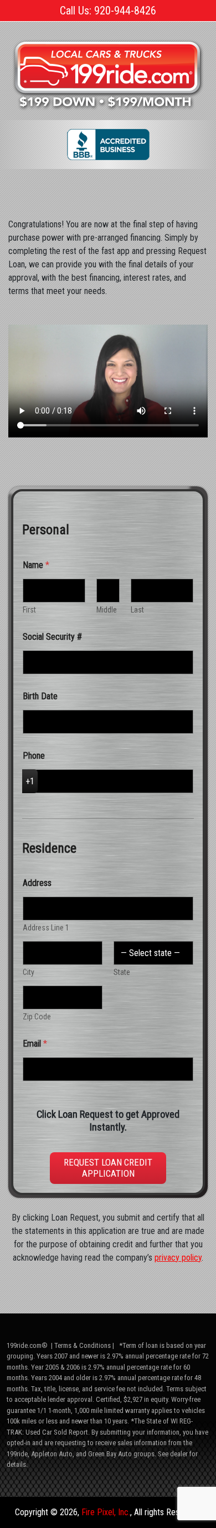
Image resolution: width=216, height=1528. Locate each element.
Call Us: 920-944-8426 (108, 10)
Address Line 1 (46, 927)
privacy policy (178, 1257)
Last (137, 609)
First (29, 609)
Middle (106, 609)
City (28, 972)
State (122, 972)
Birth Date (40, 696)
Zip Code (37, 1016)
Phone (34, 755)
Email (35, 1043)
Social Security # (52, 636)
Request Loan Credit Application (108, 1168)
